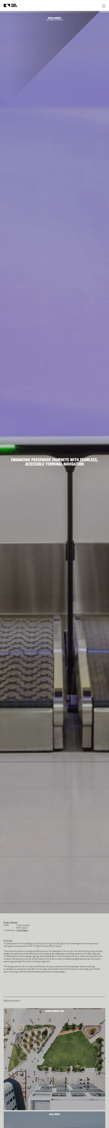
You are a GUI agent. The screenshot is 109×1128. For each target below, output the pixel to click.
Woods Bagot (22, 930)
